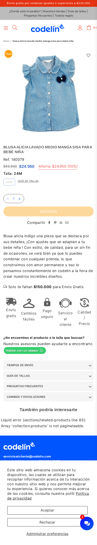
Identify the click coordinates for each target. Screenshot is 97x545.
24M (9, 182)
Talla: (12, 173)
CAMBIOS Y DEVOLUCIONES (26, 396)
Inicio (6, 41)
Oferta (8, 53)
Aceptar (47, 510)
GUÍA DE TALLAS (18, 375)
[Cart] (89, 27)
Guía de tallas (77, 11)
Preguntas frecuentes (38, 15)
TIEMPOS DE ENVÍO (20, 365)
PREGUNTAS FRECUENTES (25, 386)
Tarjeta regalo (64, 15)
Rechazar (47, 522)
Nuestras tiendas (54, 11)
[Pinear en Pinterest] (55, 223)
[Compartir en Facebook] (49, 223)
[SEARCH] (14, 27)
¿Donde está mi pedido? (25, 11)
